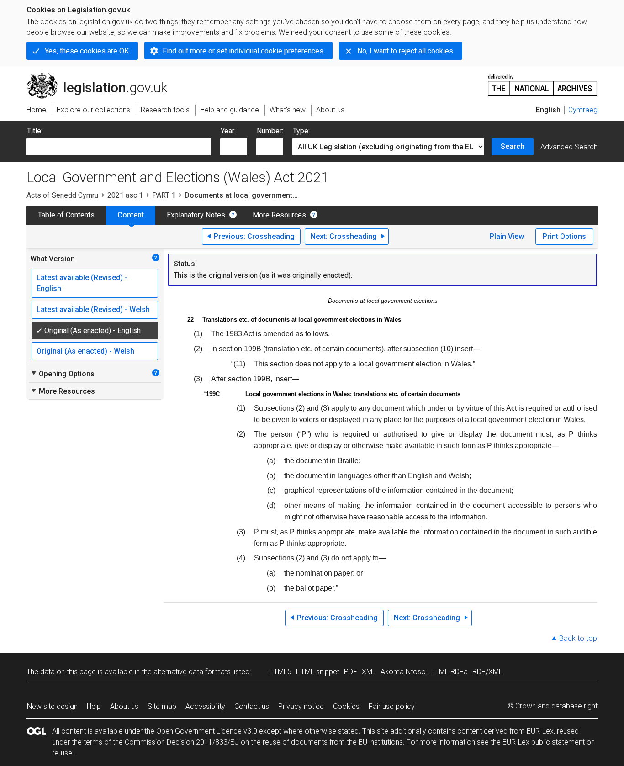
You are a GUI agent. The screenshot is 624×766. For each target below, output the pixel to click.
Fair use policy (392, 706)
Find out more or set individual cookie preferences (243, 51)
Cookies (346, 706)
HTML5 (280, 671)
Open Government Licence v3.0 (206, 731)
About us (124, 706)
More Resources (279, 215)
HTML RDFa (449, 671)
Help (94, 706)
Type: (301, 131)
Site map (162, 706)
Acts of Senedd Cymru (62, 195)
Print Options (564, 236)
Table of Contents (66, 215)
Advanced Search (569, 147)
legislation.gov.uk (102, 76)
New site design (52, 706)
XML (369, 671)
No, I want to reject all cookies (405, 51)
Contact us (251, 706)
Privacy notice (301, 706)
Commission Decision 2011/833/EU (182, 742)
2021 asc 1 (125, 195)
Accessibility (205, 706)
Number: (270, 131)
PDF (350, 671)
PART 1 (163, 195)
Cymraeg (583, 110)
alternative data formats (192, 671)
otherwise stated (332, 731)
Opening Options (62, 373)
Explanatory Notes (196, 215)
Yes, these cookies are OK (87, 51)
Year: (228, 131)
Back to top (578, 638)
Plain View (507, 236)
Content (130, 215)
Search (512, 146)
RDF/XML (487, 671)
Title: (34, 131)
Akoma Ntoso (403, 671)
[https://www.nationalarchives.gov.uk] (543, 81)
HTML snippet (317, 671)
